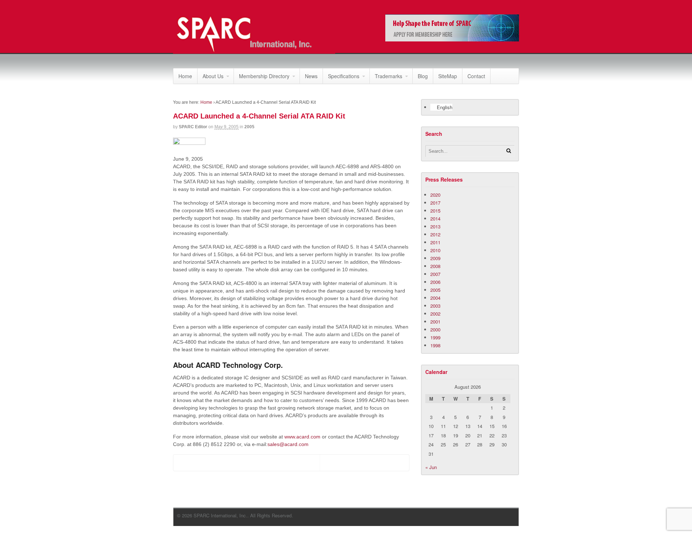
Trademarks (388, 76)
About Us (213, 76)
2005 (249, 126)
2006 (435, 281)
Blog (423, 76)
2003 (435, 305)
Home (185, 76)
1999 (435, 337)
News (311, 76)
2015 (435, 210)
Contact (476, 76)
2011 (435, 242)
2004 (435, 297)
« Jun (431, 467)
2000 (435, 329)
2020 (435, 194)
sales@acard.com (288, 444)
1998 (435, 345)
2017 (435, 202)
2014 (435, 218)
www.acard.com (302, 437)
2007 (435, 274)
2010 (435, 250)
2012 (435, 234)
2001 (435, 321)
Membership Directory (264, 76)
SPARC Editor (193, 126)
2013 (435, 226)
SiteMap (447, 76)
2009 (435, 258)
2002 (435, 313)
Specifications (343, 76)
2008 (435, 266)
